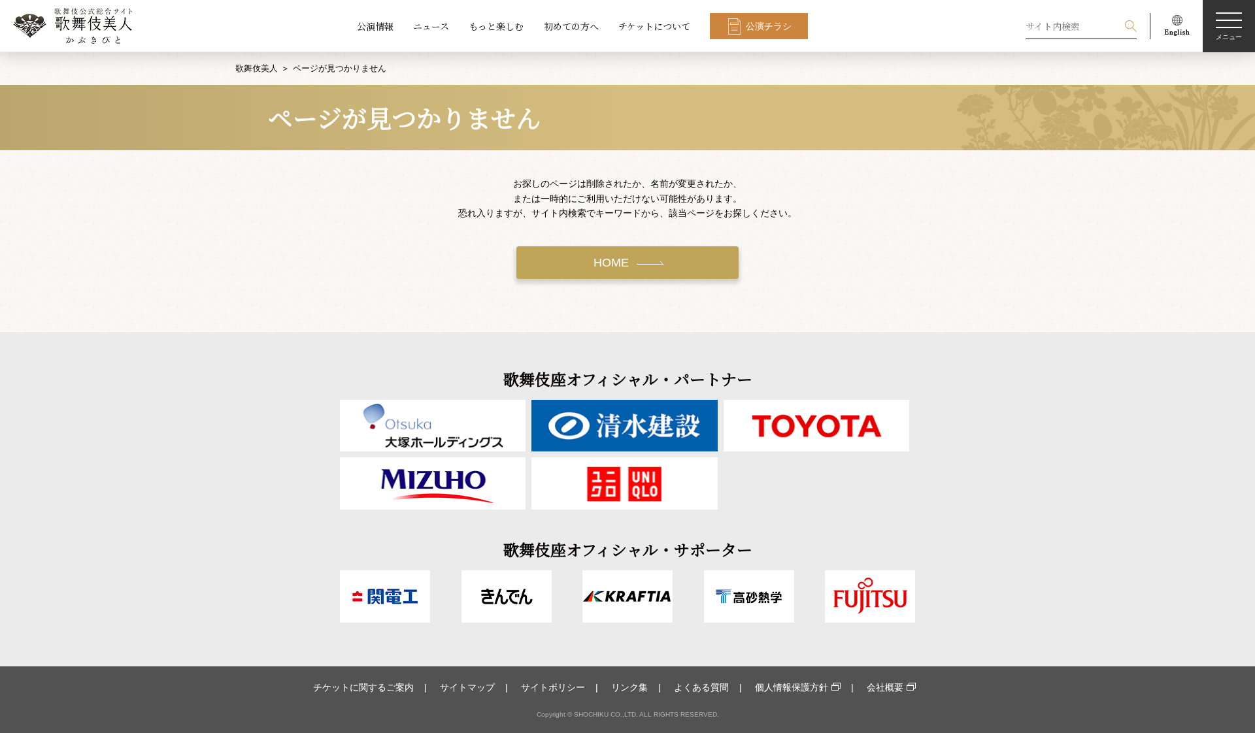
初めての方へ (571, 26)
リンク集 (629, 687)
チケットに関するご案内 (363, 687)
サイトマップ (467, 687)
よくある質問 (701, 687)
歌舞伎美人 (256, 68)
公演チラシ (769, 26)
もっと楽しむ (496, 26)
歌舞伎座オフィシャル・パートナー (627, 378)
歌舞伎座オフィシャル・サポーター (627, 549)
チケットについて (654, 26)
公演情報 (375, 26)
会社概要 (885, 687)
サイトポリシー (553, 687)
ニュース (431, 26)
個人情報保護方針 (791, 687)
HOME (611, 262)
